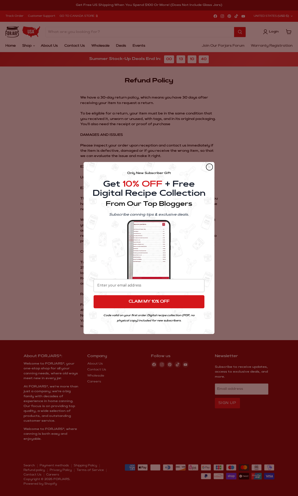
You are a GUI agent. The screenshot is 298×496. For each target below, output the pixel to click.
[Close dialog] (209, 167)
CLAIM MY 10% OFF (149, 302)
